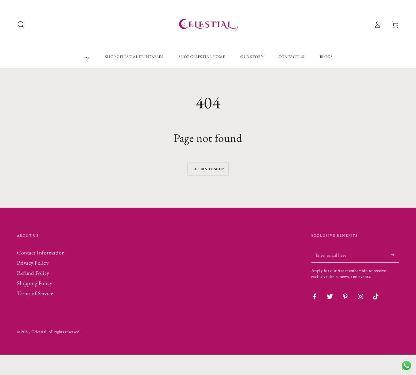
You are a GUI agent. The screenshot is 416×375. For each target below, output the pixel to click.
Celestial (38, 331)
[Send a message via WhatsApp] (406, 365)
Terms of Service (35, 293)
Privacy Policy (32, 262)
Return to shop (208, 169)
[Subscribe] (395, 254)
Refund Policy (33, 273)
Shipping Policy (34, 283)
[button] (20, 24)
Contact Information (41, 252)
